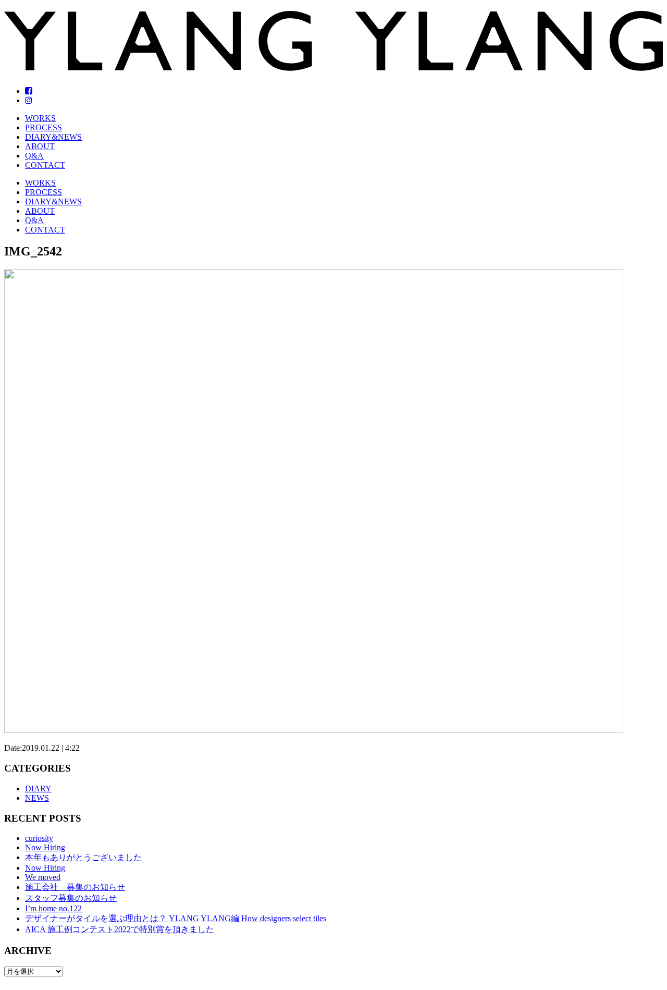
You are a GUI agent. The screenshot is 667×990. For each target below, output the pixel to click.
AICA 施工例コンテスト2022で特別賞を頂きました (119, 929)
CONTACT (45, 165)
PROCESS (43, 127)
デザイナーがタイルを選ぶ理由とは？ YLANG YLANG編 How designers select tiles (175, 918)
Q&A (34, 155)
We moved (42, 877)
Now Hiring (45, 847)
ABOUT (40, 146)
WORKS (40, 118)
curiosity (39, 838)
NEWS (37, 797)
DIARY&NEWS (53, 136)
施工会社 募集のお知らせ (75, 887)
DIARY (38, 788)
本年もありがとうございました (83, 857)
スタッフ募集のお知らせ (71, 898)
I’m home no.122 (53, 908)
